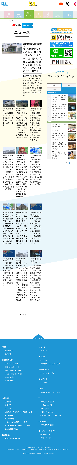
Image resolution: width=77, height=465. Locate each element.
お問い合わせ (46, 434)
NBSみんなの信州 (11, 363)
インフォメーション (46, 430)
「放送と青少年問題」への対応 (16, 422)
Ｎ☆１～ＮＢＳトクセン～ (14, 374)
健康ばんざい (9, 377)
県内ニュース (46, 350)
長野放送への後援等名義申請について (18, 412)
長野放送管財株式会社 (13, 438)
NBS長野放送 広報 (47, 401)
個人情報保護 (9, 418)
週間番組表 (9, 350)
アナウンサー (48, 17)
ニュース (28, 16)
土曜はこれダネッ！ (12, 367)
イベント (38, 17)
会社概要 (8, 405)
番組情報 (19, 17)
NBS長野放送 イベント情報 (51, 415)
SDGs (68, 15)
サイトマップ (46, 438)
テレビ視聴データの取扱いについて (17, 425)
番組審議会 (9, 415)
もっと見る (22, 314)
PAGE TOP (38, 338)
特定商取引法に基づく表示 (50, 363)
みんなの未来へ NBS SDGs (50, 392)
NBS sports (45, 408)
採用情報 (8, 408)
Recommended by (63, 163)
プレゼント (58, 17)
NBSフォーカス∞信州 (13, 370)
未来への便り (9, 380)
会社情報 (8, 401)
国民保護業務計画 (11, 429)
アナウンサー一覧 (47, 373)
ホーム (9, 17)
